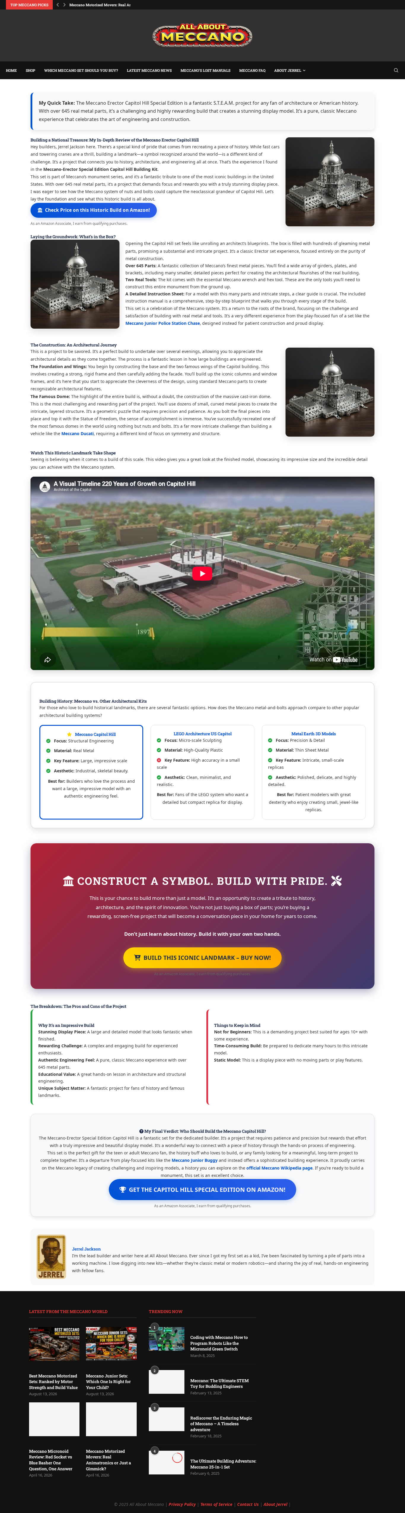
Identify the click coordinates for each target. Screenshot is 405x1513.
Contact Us (248, 1504)
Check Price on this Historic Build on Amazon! (97, 210)
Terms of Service (216, 1504)
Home (11, 70)
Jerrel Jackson (86, 1249)
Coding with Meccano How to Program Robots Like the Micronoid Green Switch (219, 1343)
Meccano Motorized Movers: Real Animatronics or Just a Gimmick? (108, 1459)
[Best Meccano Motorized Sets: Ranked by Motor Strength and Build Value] (54, 1344)
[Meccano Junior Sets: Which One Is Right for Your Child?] (111, 1344)
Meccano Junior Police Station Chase (162, 323)
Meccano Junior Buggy (195, 1160)
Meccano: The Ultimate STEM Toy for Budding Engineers (219, 1383)
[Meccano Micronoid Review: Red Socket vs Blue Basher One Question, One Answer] (54, 1419)
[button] (57, 4)
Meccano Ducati (77, 433)
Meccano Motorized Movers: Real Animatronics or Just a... (118, 4)
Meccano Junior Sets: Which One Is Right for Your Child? (108, 1381)
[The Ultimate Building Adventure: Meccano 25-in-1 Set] (166, 1462)
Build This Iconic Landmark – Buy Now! (207, 958)
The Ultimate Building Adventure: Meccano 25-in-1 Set (223, 1464)
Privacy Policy (182, 1504)
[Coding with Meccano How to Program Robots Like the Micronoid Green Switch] (166, 1339)
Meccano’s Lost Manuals (205, 70)
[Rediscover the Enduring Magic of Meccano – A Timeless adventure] (166, 1419)
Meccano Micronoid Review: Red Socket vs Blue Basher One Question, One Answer (50, 1459)
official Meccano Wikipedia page (279, 1168)
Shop (30, 70)
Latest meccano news (149, 70)
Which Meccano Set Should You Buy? (81, 70)
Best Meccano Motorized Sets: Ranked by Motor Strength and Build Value (53, 1381)
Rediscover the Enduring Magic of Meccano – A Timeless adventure (221, 1423)
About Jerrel (287, 70)
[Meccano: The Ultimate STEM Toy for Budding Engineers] (166, 1382)
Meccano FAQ (252, 70)
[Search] (396, 70)
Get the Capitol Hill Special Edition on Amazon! (207, 1190)
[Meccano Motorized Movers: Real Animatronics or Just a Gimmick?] (111, 1419)
